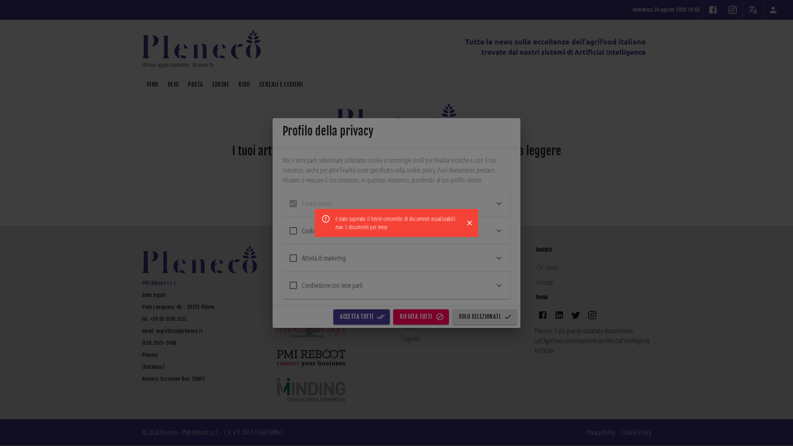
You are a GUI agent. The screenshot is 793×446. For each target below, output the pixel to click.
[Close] (469, 223)
